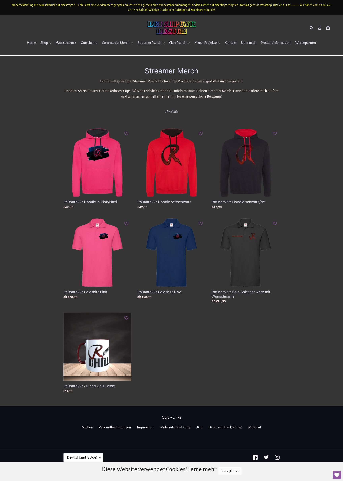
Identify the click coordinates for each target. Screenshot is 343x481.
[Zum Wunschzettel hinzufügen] (126, 133)
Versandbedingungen (115, 427)
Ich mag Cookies (230, 471)
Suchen (87, 427)
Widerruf (254, 427)
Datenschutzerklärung (225, 427)
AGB (199, 427)
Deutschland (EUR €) (82, 457)
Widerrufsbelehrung (175, 427)
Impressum (145, 427)
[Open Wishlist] (337, 475)
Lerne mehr (202, 469)
